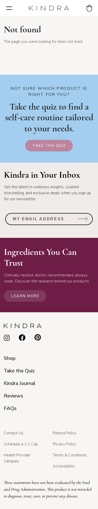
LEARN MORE (25, 295)
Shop (10, 358)
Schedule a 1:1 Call (21, 444)
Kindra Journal (19, 383)
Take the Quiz (49, 145)
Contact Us (13, 433)
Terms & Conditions (70, 455)
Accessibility (64, 466)
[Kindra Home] (49, 8)
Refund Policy (64, 433)
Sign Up (82, 221)
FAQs (10, 408)
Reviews (13, 395)
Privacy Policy (64, 444)
